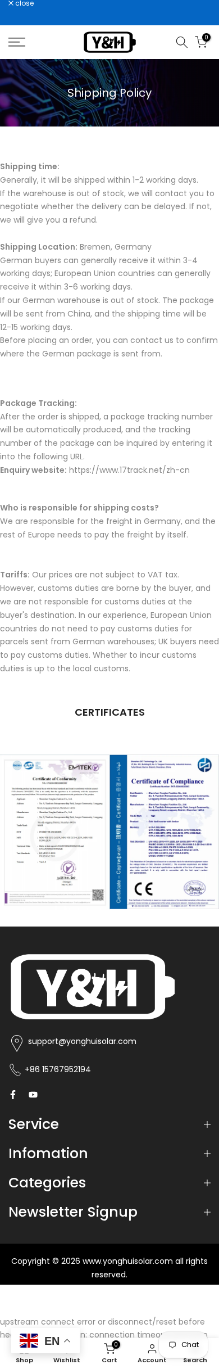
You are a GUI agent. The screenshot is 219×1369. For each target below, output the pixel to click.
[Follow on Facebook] (12, 1094)
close (23, 3)
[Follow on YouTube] (33, 1094)
